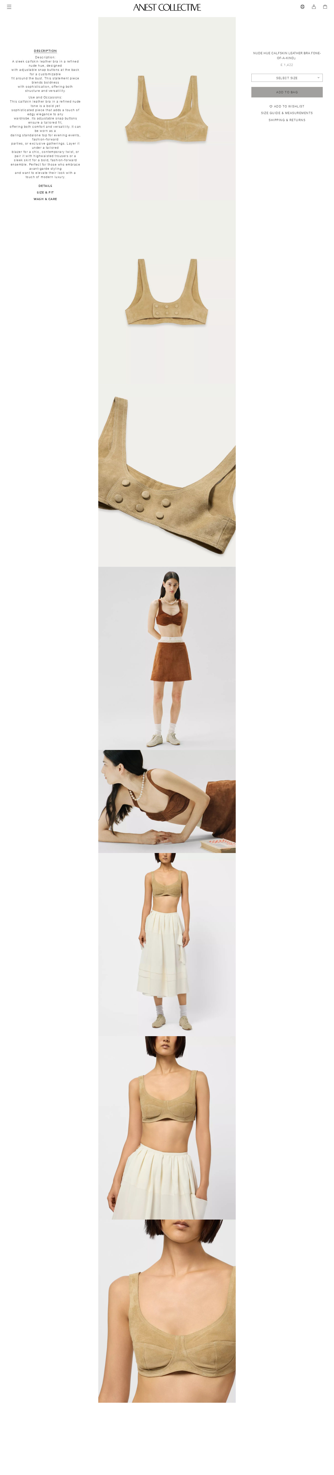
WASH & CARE (45, 199)
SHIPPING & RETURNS (287, 120)
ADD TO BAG (287, 92)
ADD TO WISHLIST (289, 106)
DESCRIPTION (45, 51)
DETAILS (46, 186)
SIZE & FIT (45, 192)
